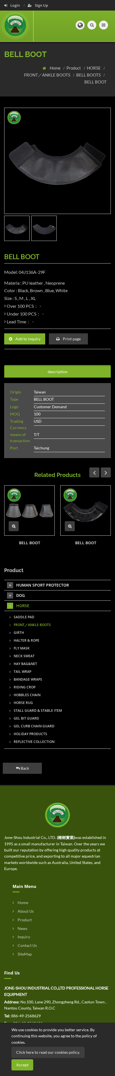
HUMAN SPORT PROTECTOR (42, 585)
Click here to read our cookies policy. (48, 1052)
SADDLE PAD (23, 617)
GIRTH (18, 632)
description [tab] (58, 371)
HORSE (94, 67)
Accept (22, 1064)
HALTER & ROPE (26, 640)
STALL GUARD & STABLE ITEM (37, 710)
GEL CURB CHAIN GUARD (33, 726)
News (22, 928)
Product (74, 67)
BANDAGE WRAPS (27, 679)
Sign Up (41, 5)
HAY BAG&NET (25, 663)
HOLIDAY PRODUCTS (30, 734)
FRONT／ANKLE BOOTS (47, 74)
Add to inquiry (27, 338)
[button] (80, 25)
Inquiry (23, 936)
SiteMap (24, 954)
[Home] (16, 26)
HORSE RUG (23, 702)
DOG (20, 595)
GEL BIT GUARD (26, 718)
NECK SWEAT (24, 656)
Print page (71, 338)
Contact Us (27, 945)
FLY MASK (21, 648)
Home (55, 67)
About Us (25, 911)
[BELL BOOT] (29, 510)
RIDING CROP (24, 687)
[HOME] (57, 814)
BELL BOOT (95, 81)
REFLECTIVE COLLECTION (33, 741)
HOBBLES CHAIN (26, 695)
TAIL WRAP (22, 671)
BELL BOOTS (89, 74)
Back (24, 768)
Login (15, 5)
